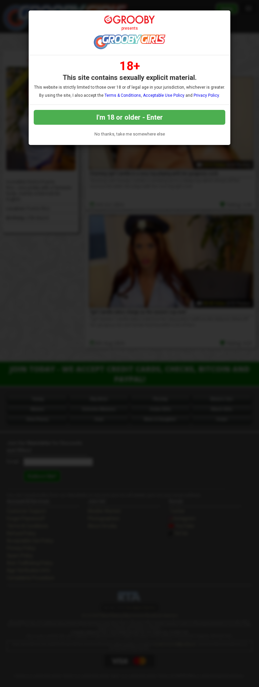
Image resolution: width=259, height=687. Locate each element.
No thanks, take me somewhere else (129, 134)
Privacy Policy (206, 95)
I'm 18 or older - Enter (129, 117)
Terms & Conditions (123, 95)
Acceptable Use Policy (163, 95)
